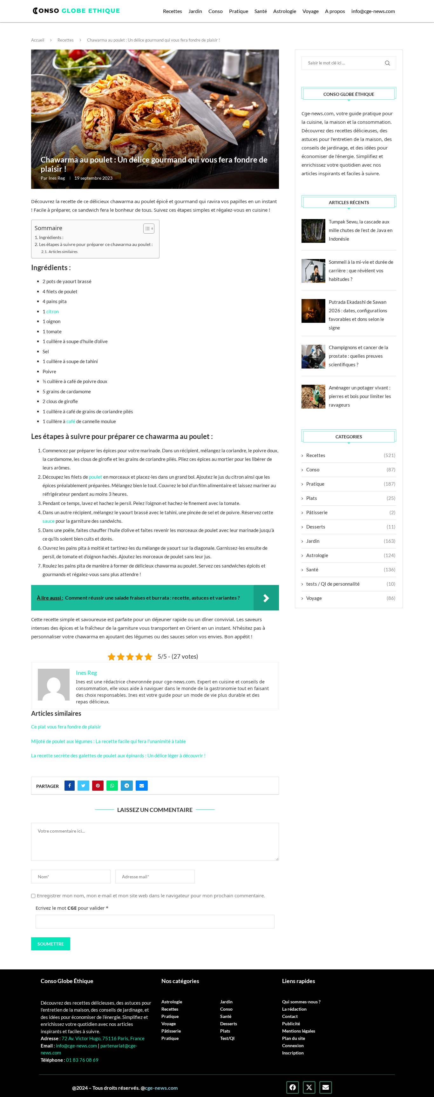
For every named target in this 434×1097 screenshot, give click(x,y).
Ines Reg (57, 178)
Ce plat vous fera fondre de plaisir (66, 726)
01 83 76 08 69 (81, 1060)
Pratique (238, 11)
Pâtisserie (351, 512)
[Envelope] (325, 1087)
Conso (215, 11)
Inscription (293, 1053)
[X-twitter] (309, 1087)
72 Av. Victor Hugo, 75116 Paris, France (103, 1038)
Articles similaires (63, 251)
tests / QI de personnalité (351, 584)
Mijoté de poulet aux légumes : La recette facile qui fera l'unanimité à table (108, 741)
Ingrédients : (51, 237)
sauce (49, 521)
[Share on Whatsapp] (112, 786)
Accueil (37, 40)
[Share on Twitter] (83, 786)
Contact (290, 1016)
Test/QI (227, 1038)
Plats (351, 498)
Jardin (195, 11)
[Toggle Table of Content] (146, 228)
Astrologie (284, 11)
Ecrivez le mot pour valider (72, 908)
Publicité (291, 1023)
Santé (260, 11)
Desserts (351, 526)
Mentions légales (298, 1031)
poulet (95, 477)
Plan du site (293, 1038)
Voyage (310, 11)
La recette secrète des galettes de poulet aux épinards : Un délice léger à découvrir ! (118, 755)
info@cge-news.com (373, 11)
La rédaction (294, 1009)
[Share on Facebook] (69, 786)
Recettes (172, 11)
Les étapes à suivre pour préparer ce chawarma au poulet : (96, 244)
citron (52, 311)
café (70, 421)
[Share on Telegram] (127, 786)
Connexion (293, 1045)
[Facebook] (292, 1087)
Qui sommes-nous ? (301, 1002)
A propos (335, 11)
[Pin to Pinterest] (98, 786)
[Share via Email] (142, 786)
